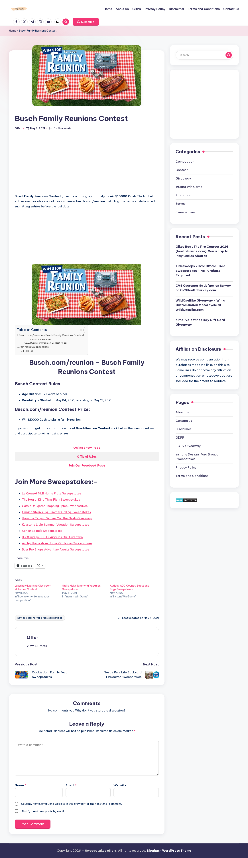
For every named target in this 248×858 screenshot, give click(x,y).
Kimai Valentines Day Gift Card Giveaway (200, 322)
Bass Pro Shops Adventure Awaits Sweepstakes (55, 549)
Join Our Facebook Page (87, 465)
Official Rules (87, 456)
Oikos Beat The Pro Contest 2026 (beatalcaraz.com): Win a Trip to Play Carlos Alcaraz (202, 251)
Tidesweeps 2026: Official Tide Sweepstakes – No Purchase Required (200, 270)
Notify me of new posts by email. (43, 811)
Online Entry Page (86, 447)
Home (12, 30)
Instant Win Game (189, 187)
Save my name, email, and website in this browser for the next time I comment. (71, 803)
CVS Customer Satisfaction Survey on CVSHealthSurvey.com (203, 287)
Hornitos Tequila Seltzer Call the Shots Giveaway (57, 518)
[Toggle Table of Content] (80, 330)
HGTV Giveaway (188, 446)
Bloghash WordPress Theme (169, 851)
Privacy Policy (186, 467)
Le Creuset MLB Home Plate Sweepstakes (51, 493)
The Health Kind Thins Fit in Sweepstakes (51, 499)
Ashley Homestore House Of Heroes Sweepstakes (57, 543)
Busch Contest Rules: (40, 339)
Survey (181, 204)
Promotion (183, 195)
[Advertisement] (86, 164)
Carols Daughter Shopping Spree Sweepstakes (55, 506)
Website (120, 785)
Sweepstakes (186, 212)
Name (20, 785)
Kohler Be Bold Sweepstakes (42, 531)
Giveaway (183, 178)
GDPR (180, 437)
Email (71, 785)
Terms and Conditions (192, 476)
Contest (182, 170)
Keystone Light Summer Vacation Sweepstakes (55, 524)
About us (182, 412)
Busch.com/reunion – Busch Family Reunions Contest (51, 335)
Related (29, 350)
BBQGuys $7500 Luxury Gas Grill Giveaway (52, 537)
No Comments (63, 128)
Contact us (184, 420)
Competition (185, 161)
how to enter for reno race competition (39, 617)
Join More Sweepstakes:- (35, 346)
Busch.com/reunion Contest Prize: (48, 342)
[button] (86, 22)
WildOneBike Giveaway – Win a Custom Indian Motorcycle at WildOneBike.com (200, 305)
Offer (32, 637)
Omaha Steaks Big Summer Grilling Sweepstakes (56, 512)
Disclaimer (183, 429)
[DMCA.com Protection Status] (187, 500)
